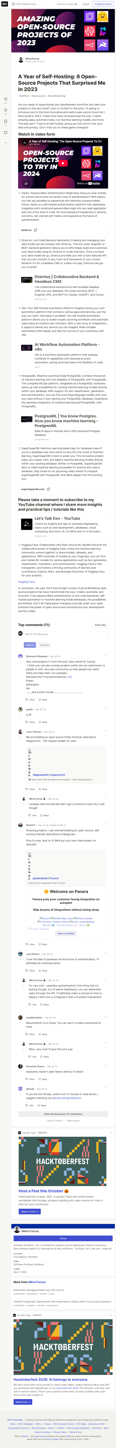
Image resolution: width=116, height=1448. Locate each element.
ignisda (30, 1088)
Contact (60, 1428)
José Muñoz (32, 954)
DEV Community (14, 1420)
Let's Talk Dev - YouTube (57, 518)
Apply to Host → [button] (29, 1211)
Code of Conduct (55, 1120)
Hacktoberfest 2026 (67, 1388)
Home (12, 1424)
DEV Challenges (25, 1424)
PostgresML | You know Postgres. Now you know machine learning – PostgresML (66, 421)
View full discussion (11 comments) (63, 1114)
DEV (69, 1436)
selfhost (24, 95)
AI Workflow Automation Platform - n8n (67, 347)
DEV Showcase (39, 1428)
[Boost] (5, 132)
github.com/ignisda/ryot (66, 1097)
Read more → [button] (23, 1402)
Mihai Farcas (32, 58)
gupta (29, 709)
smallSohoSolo (34, 1017)
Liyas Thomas (33, 731)
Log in (85, 4)
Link (69, 676)
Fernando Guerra (35, 1066)
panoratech (40, 878)
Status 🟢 (84, 925)
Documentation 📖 (67, 925)
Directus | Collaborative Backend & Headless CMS (67, 279)
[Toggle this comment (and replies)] (20, 661)
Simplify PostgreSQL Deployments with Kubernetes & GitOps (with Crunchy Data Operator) (62, 1303)
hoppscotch (41, 774)
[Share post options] (5, 143)
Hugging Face (26, 581)
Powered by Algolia (66, 4)
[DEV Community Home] (4, 4)
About (51, 1428)
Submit (30, 645)
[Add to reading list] (5, 122)
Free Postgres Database (78, 1428)
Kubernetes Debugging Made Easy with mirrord (38, 1292)
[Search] (13, 4)
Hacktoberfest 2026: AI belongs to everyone (50, 1379)
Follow (63, 1238)
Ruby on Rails (52, 1439)
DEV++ (39, 1424)
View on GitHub (65, 933)
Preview (44, 645)
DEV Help (81, 1424)
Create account (103, 4)
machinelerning (56, 95)
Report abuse (73, 1120)
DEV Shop (96, 1428)
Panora (54, 878)
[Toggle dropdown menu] (105, 655)
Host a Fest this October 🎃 (44, 1191)
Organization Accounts (18, 1428)
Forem (25, 1436)
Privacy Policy (59, 1432)
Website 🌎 (48, 925)
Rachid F (30, 825)
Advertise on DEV (96, 1424)
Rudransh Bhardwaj (36, 656)
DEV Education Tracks (64, 1424)
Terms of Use (75, 1432)
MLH (106, 1428)
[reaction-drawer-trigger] (5, 100)
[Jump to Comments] (5, 111)
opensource (38, 95)
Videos (48, 1424)
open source (40, 1436)
